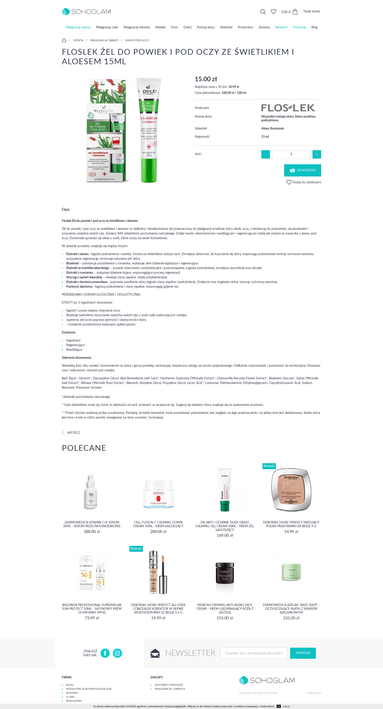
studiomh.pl (314, 693)
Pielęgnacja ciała (107, 27)
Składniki (226, 27)
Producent (202, 108)
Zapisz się (303, 653)
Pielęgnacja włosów (136, 27)
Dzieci (188, 27)
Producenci (245, 27)
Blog (314, 27)
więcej (286, 706)
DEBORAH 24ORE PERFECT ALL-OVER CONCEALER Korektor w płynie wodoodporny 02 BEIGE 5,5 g (158, 609)
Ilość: (198, 154)
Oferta (78, 40)
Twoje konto (311, 11)
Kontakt (72, 693)
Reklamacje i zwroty (170, 689)
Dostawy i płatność (169, 685)
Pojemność (202, 136)
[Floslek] (288, 110)
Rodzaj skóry (206, 27)
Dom (174, 27)
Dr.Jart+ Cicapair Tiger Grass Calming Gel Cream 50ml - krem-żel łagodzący (224, 526)
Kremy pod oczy (137, 40)
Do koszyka (306, 170)
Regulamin (74, 700)
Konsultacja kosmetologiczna (88, 689)
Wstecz (73, 432)
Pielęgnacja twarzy (78, 27)
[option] (125, 131)
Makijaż (160, 27)
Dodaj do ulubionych (306, 182)
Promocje (299, 27)
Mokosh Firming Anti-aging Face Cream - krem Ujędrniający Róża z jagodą (224, 609)
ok (278, 706)
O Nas (70, 696)
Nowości (281, 27)
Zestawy (264, 27)
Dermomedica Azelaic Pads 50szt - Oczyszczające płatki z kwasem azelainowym (291, 609)
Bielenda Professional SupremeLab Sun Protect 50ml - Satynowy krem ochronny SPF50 (91, 609)
